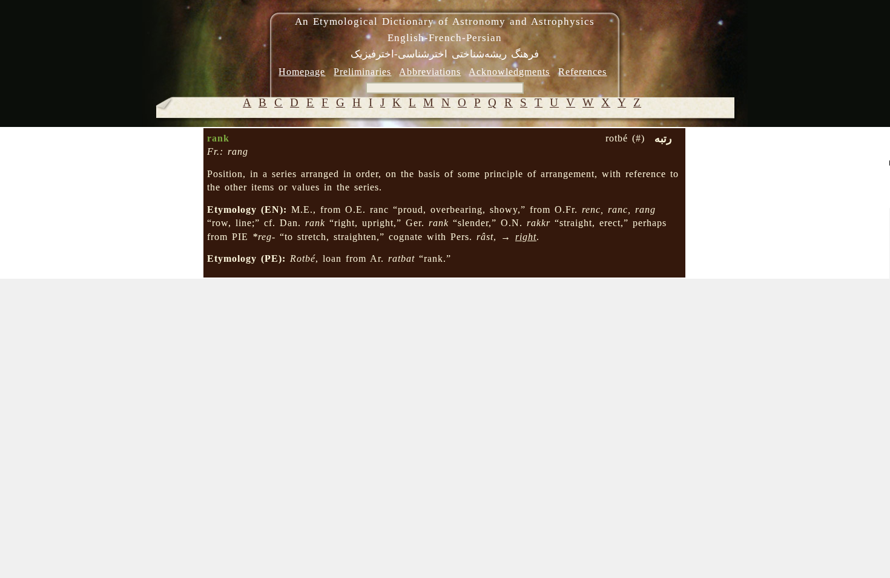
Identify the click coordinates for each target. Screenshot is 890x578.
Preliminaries (362, 72)
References (582, 72)
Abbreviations (430, 72)
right (525, 237)
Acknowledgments (509, 72)
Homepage (302, 72)
